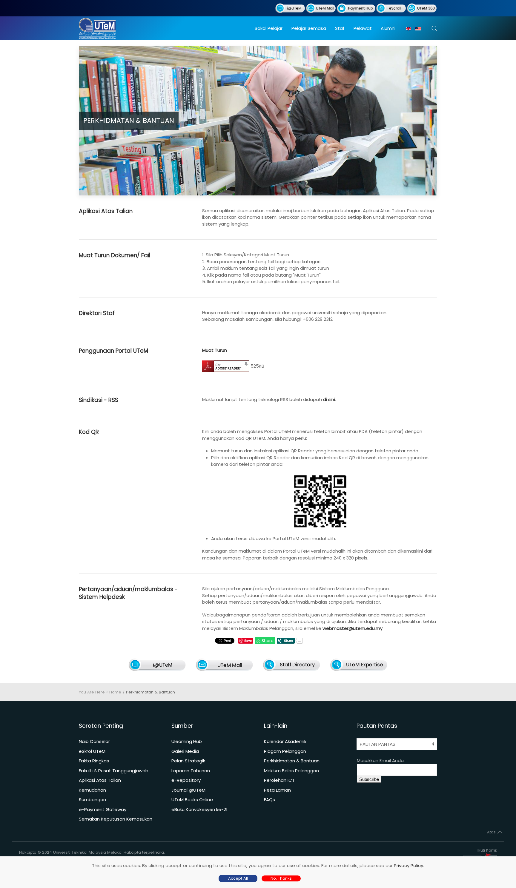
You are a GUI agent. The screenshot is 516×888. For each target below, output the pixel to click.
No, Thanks (281, 878)
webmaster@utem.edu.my (352, 628)
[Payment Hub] (356, 8)
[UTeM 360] (421, 8)
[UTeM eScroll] (391, 8)
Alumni (388, 28)
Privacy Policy (408, 865)
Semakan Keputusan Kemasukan (115, 819)
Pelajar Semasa (308, 28)
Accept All (238, 878)
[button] (434, 28)
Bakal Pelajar (268, 28)
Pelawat (363, 28)
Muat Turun (214, 350)
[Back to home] (97, 28)
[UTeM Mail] (320, 8)
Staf (340, 28)
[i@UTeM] (290, 8)
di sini (329, 399)
